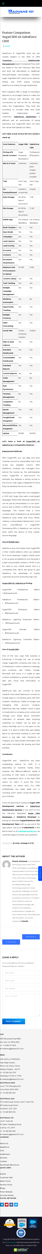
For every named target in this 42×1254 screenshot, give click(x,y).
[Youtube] (7, 1205)
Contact (3, 1161)
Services (3, 1158)
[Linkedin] (2, 1205)
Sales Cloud (5, 1181)
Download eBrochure (10, 1165)
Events (3, 1174)
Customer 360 (6, 1177)
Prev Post (12, 942)
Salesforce (4, 1147)
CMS (2, 1150)
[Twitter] (16, 1205)
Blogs (2, 1188)
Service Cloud (6, 1185)
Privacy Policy (11, 1242)
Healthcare (5, 1154)
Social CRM (13, 649)
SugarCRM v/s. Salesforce (13, 583)
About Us (4, 1143)
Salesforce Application (25, 117)
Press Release (6, 1192)
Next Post (30, 937)
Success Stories (7, 1195)
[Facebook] (11, 1205)
